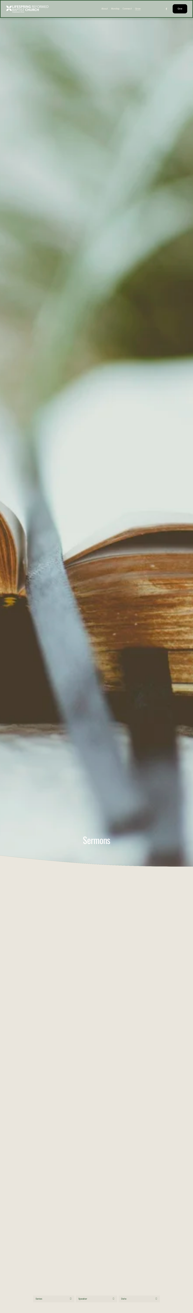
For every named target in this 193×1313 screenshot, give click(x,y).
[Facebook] (166, 8)
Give (180, 9)
